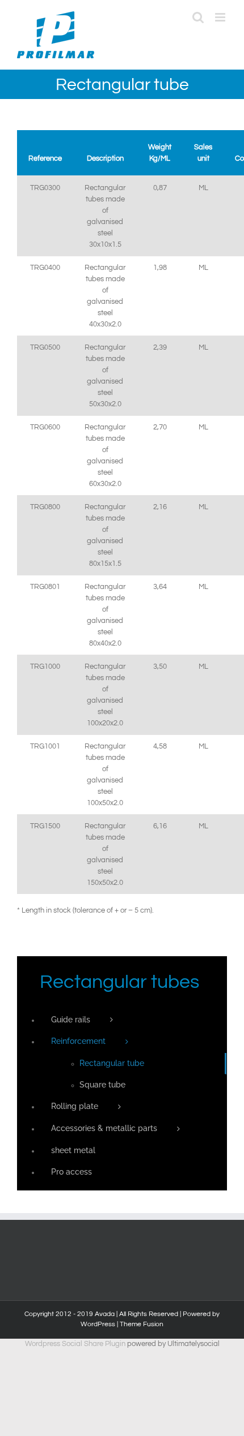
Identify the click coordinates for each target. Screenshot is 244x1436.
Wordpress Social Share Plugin (76, 1344)
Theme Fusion (141, 1324)
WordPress (98, 1324)
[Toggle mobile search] (198, 17)
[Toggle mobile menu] (221, 17)
